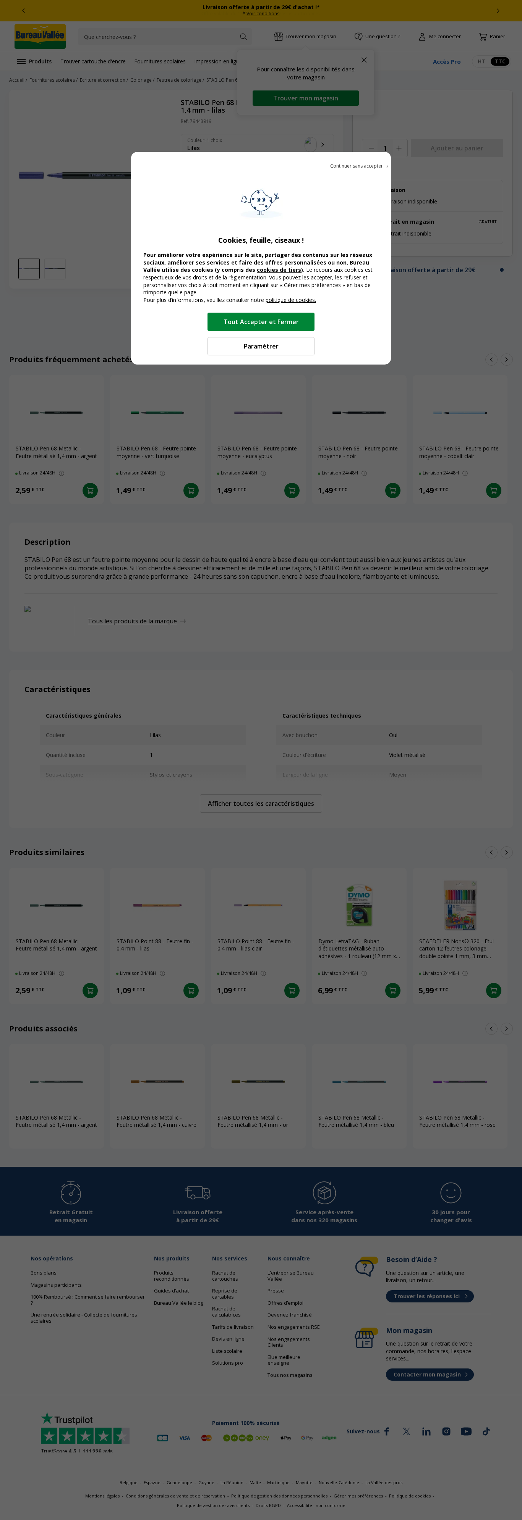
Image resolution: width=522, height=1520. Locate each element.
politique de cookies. (291, 299)
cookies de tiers (279, 269)
